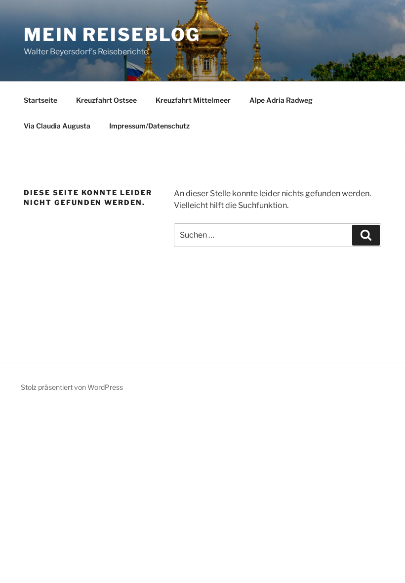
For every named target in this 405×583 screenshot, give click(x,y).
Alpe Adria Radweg (281, 100)
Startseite (40, 100)
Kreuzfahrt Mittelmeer (193, 100)
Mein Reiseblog (112, 34)
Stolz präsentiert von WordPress (72, 387)
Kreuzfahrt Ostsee (106, 100)
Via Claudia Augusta (57, 126)
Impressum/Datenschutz (149, 126)
